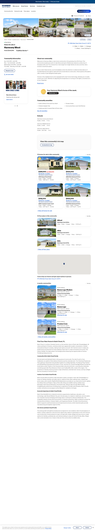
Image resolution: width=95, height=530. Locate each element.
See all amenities (42, 111)
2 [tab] (17, 106)
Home (5, 39)
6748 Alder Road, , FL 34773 (80, 43)
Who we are (16, 6)
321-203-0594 (9, 74)
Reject (77, 527)
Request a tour (10, 70)
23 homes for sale (62, 332)
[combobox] (83, 6)
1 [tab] (15, 106)
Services (32, 6)
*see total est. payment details (45, 174)
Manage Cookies (67, 527)
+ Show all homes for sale (44, 211)
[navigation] (19, 39)
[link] (21, 27)
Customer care (41, 6)
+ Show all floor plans (43, 249)
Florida (9, 39)
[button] (84, 11)
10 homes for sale (62, 315)
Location (33, 11)
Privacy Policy (48, 528)
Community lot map (47, 145)
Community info (8, 11)
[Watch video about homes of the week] (42, 91)
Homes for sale (18, 11)
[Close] (93, 527)
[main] (47, 272)
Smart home (24, 6)
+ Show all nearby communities (46, 337)
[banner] (47, 2)
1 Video (89, 39)
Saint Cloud (23, 39)
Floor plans (27, 11)
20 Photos (82, 39)
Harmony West (30, 39)
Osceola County (15, 39)
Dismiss (87, 527)
